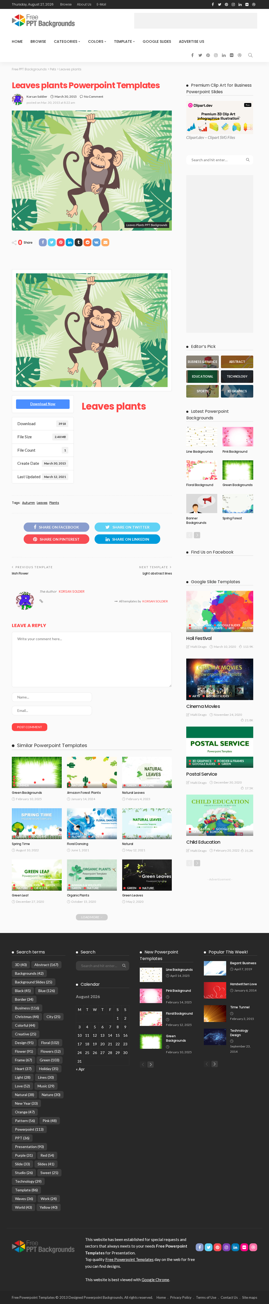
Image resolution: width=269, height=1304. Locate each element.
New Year (26, 1103)
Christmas (27, 1016)
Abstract (46, 964)
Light (22, 1077)
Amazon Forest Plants (84, 792)
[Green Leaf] (37, 875)
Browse (66, 4)
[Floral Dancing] (92, 823)
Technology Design (239, 1032)
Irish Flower (20, 573)
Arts (196, 696)
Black (23, 990)
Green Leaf (20, 895)
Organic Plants (78, 895)
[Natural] (147, 823)
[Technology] (237, 376)
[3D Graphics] (237, 391)
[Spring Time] (37, 823)
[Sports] (202, 391)
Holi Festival (198, 638)
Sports (97, 836)
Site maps (249, 1297)
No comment (93, 96)
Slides (46, 1164)
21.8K (249, 720)
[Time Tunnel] (215, 1013)
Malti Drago (198, 647)
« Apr (80, 1069)
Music (46, 1086)
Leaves (42, 503)
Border (24, 999)
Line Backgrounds (199, 451)
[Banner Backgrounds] (201, 503)
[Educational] (202, 376)
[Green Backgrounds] (37, 772)
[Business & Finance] (202, 362)
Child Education (203, 842)
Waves (24, 1198)
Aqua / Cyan (201, 625)
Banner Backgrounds (196, 520)
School (216, 831)
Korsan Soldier (37, 96)
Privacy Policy (181, 1297)
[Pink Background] (238, 436)
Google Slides (157, 41)
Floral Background (199, 485)
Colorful (25, 1025)
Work (49, 1198)
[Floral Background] (201, 469)
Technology (28, 1181)
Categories (65, 41)
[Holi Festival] (219, 611)
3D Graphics (201, 760)
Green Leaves (132, 895)
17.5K (249, 788)
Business (27, 1008)
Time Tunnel (240, 1007)
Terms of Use (206, 1297)
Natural (127, 844)
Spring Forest (232, 518)
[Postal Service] (219, 747)
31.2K (249, 851)
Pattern (25, 1120)
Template (123, 41)
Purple (24, 1155)
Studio (24, 1172)
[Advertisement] (195, 21)
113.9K (248, 647)
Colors (95, 41)
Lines (46, 1077)
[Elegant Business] (215, 968)
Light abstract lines (157, 573)
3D (21, 964)
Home (17, 41)
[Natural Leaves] (147, 772)
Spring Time (21, 844)
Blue (108, 833)
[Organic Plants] (92, 875)
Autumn (28, 503)
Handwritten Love (243, 984)
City (53, 1016)
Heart (23, 1068)
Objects (40, 887)
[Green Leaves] (147, 875)
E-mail (101, 4)
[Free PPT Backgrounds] (43, 1246)
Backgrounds (29, 973)
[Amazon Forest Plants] (92, 772)
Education (201, 828)
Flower (24, 1051)
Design (24, 1042)
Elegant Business (243, 963)
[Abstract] (237, 362)
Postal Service (201, 774)
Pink (50, 1120)
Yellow (246, 628)
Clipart (192, 137)
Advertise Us (191, 41)
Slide (22, 1164)
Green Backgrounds (27, 792)
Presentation (29, 1146)
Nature (43, 782)
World (23, 1207)
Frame (23, 1060)
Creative (25, 1034)
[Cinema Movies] (219, 679)
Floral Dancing (77, 844)
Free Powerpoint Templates (129, 1259)
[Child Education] (219, 815)
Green (50, 779)
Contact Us (229, 1297)
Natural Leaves (133, 792)
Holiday (48, 1068)
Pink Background (235, 451)
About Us (84, 4)
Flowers (23, 776)
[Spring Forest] (238, 503)
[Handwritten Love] (215, 990)
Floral (50, 1042)
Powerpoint (29, 1129)
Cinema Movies (203, 706)
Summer (23, 785)
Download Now (42, 404)
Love (22, 1086)
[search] (250, 55)
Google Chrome (155, 1279)
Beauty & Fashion (85, 833)
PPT (22, 1138)
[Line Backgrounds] (201, 436)
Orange (25, 1112)
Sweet (49, 1172)
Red (231, 628)
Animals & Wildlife (86, 885)
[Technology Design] (215, 1037)
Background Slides (33, 982)
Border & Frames (231, 760)
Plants (54, 503)
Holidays (24, 782)
